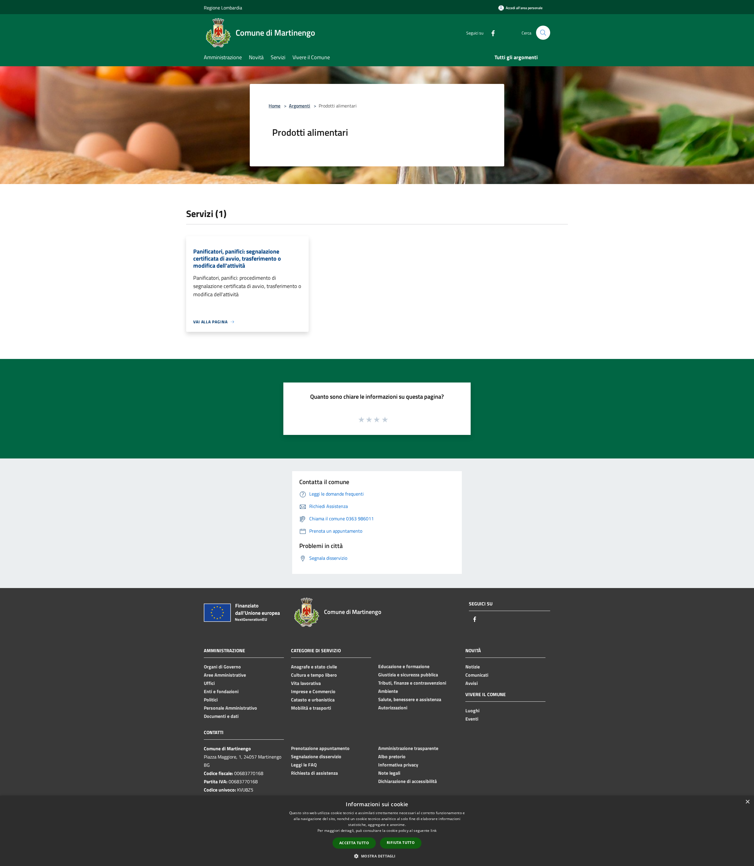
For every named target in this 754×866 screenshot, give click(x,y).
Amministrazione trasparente (408, 748)
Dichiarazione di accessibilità (407, 781)
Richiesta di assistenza (314, 772)
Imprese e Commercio (313, 691)
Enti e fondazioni (221, 691)
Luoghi (472, 710)
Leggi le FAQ (304, 764)
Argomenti (299, 105)
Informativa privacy (398, 764)
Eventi (471, 718)
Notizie (472, 666)
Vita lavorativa (306, 683)
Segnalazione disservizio (316, 756)
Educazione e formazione (403, 666)
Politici (211, 699)
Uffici (209, 683)
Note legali (389, 772)
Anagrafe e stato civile (314, 666)
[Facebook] (491, 33)
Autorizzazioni (392, 707)
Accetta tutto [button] (354, 842)
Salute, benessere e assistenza (409, 699)
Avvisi (471, 683)
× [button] (747, 802)
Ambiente (388, 691)
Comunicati (476, 674)
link (433, 830)
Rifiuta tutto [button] (401, 842)
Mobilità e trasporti (311, 707)
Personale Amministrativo (230, 707)
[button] (376, 856)
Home (274, 105)
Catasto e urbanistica (313, 699)
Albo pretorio (392, 756)
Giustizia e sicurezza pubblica (408, 674)
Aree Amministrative (225, 674)
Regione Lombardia (223, 7)
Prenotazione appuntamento (320, 748)
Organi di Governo (222, 666)
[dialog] (377, 831)
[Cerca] (543, 33)
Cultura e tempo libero (314, 674)
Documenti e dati (221, 716)
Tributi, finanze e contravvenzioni (412, 682)
